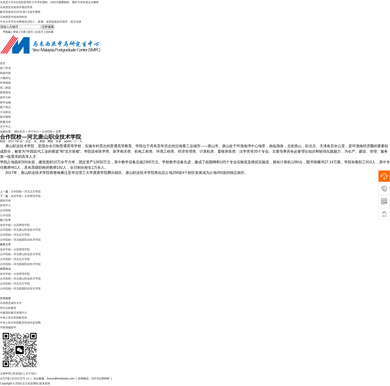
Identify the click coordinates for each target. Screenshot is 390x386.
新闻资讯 (5, 92)
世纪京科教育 (8, 308)
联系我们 (18, 373)
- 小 (74, 141)
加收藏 (49, 31)
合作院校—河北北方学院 (26, 191)
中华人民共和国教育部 (13, 317)
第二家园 (5, 87)
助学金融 (5, 102)
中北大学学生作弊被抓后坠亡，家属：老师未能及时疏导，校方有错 (40, 21)
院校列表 (5, 73)
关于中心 (5, 126)
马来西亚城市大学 (11, 303)
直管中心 (5, 205)
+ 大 (79, 141)
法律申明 (5, 373)
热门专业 (5, 68)
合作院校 (47, 131)
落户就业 (5, 107)
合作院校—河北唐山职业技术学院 (20, 229)
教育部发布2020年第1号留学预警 (20, 12)
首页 (2, 63)
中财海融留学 (8, 327)
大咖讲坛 (5, 78)
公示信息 (5, 215)
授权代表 (5, 200)
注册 (23, 31)
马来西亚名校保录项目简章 (16, 7)
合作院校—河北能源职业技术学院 (20, 239)
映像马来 (5, 121)
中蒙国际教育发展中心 (13, 312)
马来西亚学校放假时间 (13, 17)
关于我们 (31, 373)
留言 (30, 31)
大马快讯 (5, 112)
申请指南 (5, 82)
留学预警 (5, 116)
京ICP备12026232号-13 (14, 378)
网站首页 (19, 131)
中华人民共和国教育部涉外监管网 (20, 322)
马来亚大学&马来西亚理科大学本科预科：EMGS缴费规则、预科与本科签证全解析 (49, 2)
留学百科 (5, 97)
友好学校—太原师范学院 (26, 196)
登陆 (15, 31)
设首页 (39, 31)
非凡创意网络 (30, 383)
